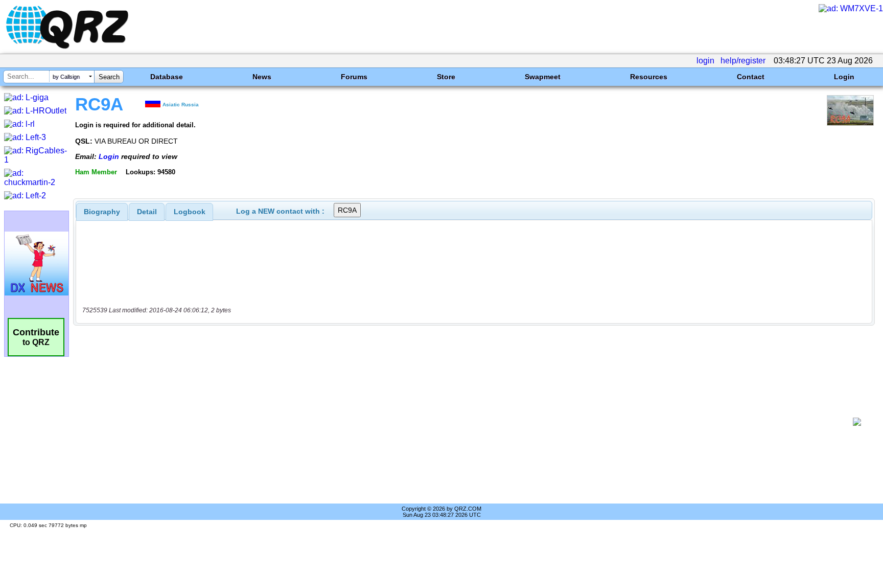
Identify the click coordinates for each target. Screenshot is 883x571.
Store (446, 77)
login (705, 60)
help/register (743, 60)
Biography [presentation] (102, 212)
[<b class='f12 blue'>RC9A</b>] (850, 123)
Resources (648, 77)
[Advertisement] (464, 421)
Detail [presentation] (147, 212)
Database (166, 77)
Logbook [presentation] (189, 212)
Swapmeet (543, 77)
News (261, 77)
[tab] (102, 211)
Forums (354, 77)
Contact (750, 77)
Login (844, 77)
